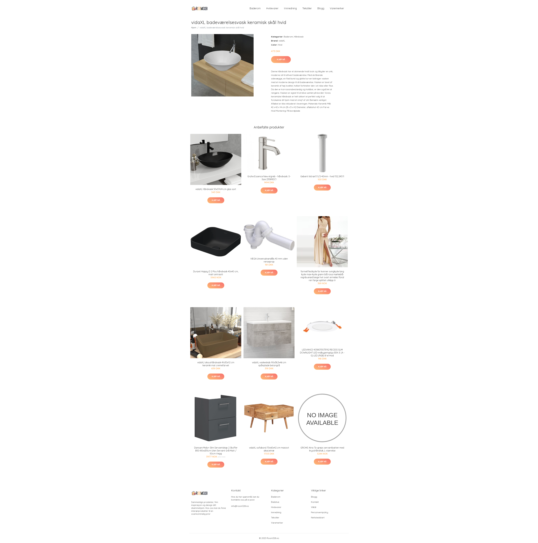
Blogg (320, 8)
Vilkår (313, 507)
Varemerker (337, 8)
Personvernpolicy (319, 512)
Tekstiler (307, 8)
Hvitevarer (272, 8)
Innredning (290, 8)
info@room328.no (240, 506)
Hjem (193, 27)
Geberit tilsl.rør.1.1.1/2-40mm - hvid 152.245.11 (322, 176)
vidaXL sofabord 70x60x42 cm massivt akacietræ (269, 449)
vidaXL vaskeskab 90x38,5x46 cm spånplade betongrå (269, 364)
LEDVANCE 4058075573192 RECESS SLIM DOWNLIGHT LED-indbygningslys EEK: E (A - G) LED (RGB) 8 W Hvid (322, 352)
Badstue (275, 502)
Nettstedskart (317, 517)
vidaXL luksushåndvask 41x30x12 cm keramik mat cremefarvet (215, 364)
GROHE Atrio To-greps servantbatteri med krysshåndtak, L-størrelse (322, 449)
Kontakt (315, 502)
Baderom (255, 8)
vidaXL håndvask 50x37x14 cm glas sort (215, 189)
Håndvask (299, 36)
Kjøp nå (281, 59)
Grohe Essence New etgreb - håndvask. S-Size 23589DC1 (269, 178)
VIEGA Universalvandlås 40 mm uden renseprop (269, 260)
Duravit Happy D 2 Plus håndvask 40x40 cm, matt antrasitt (215, 273)
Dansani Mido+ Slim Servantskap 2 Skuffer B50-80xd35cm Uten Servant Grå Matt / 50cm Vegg (215, 450)
